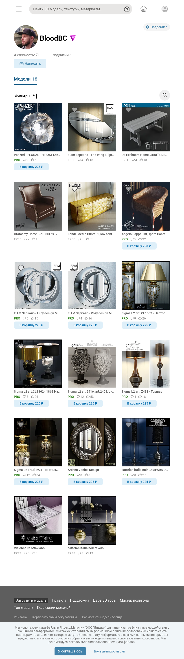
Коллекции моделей (53, 607)
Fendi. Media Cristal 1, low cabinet (91, 234)
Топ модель (23, 607)
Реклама (20, 617)
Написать (33, 63)
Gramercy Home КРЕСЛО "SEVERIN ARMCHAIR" (37, 234)
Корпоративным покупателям (54, 617)
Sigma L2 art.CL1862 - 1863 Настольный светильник (37, 391)
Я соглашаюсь (70, 651)
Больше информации (109, 651)
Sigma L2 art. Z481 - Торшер (142, 391)
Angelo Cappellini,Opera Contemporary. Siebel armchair (145, 234)
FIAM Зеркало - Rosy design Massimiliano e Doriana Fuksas (91, 313)
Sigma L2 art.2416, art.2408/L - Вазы (91, 391)
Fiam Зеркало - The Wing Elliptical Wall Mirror (91, 155)
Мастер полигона (134, 600)
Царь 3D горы (104, 600)
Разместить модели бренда (102, 617)
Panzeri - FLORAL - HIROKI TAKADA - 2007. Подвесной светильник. (37, 155)
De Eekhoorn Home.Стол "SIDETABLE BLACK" (145, 155)
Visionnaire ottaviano (29, 548)
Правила (59, 600)
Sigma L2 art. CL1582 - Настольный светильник (145, 313)
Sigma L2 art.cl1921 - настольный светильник (37, 470)
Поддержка (79, 600)
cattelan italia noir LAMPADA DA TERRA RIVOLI (145, 470)
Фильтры (22, 96)
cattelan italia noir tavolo (86, 548)
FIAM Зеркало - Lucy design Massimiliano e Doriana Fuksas (37, 313)
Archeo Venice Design (83, 470)
